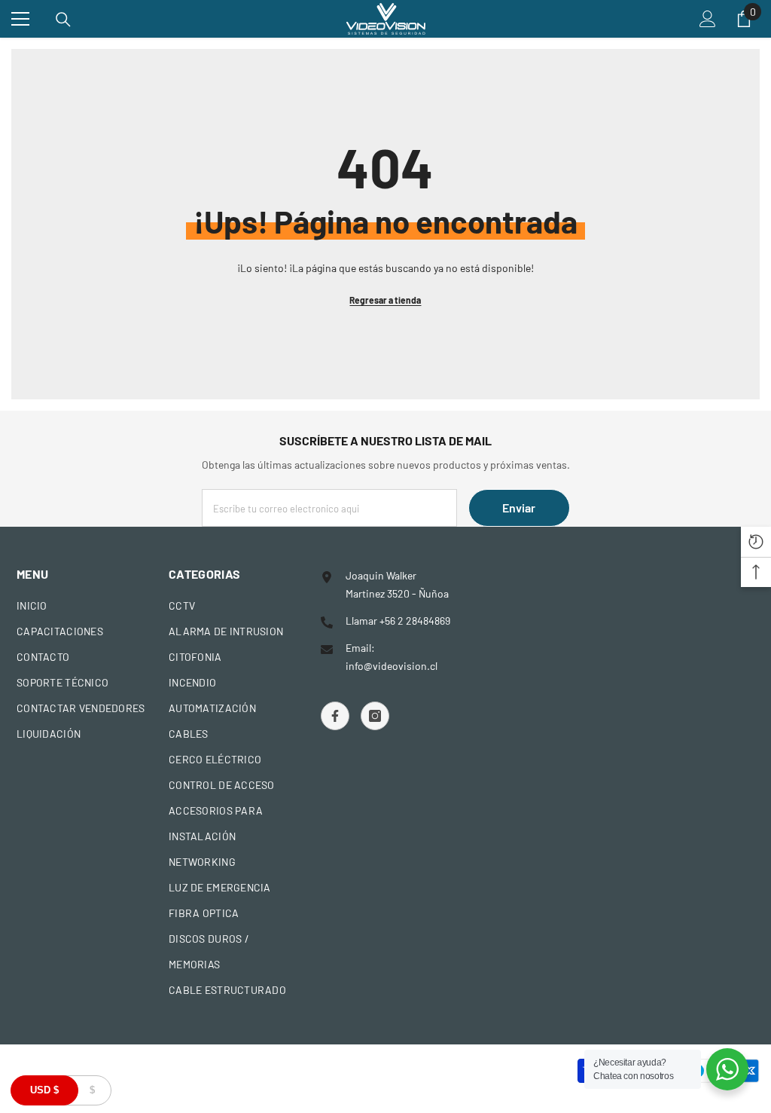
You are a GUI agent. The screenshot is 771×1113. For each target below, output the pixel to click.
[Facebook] (335, 716)
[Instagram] (375, 716)
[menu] (20, 19)
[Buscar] (63, 20)
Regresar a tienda (385, 300)
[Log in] (707, 19)
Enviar (518, 507)
